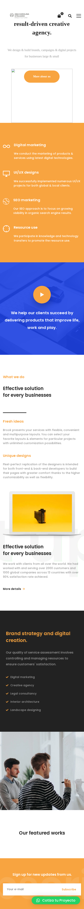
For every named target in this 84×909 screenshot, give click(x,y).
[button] (56, 900)
